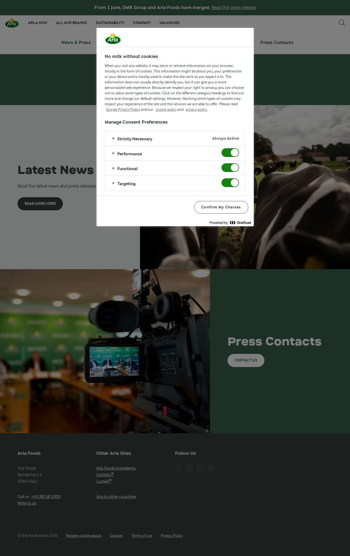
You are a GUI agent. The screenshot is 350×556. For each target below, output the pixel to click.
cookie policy (166, 109)
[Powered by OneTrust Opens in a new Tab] (230, 222)
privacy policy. (197, 109)
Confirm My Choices (221, 207)
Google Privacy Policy (123, 109)
